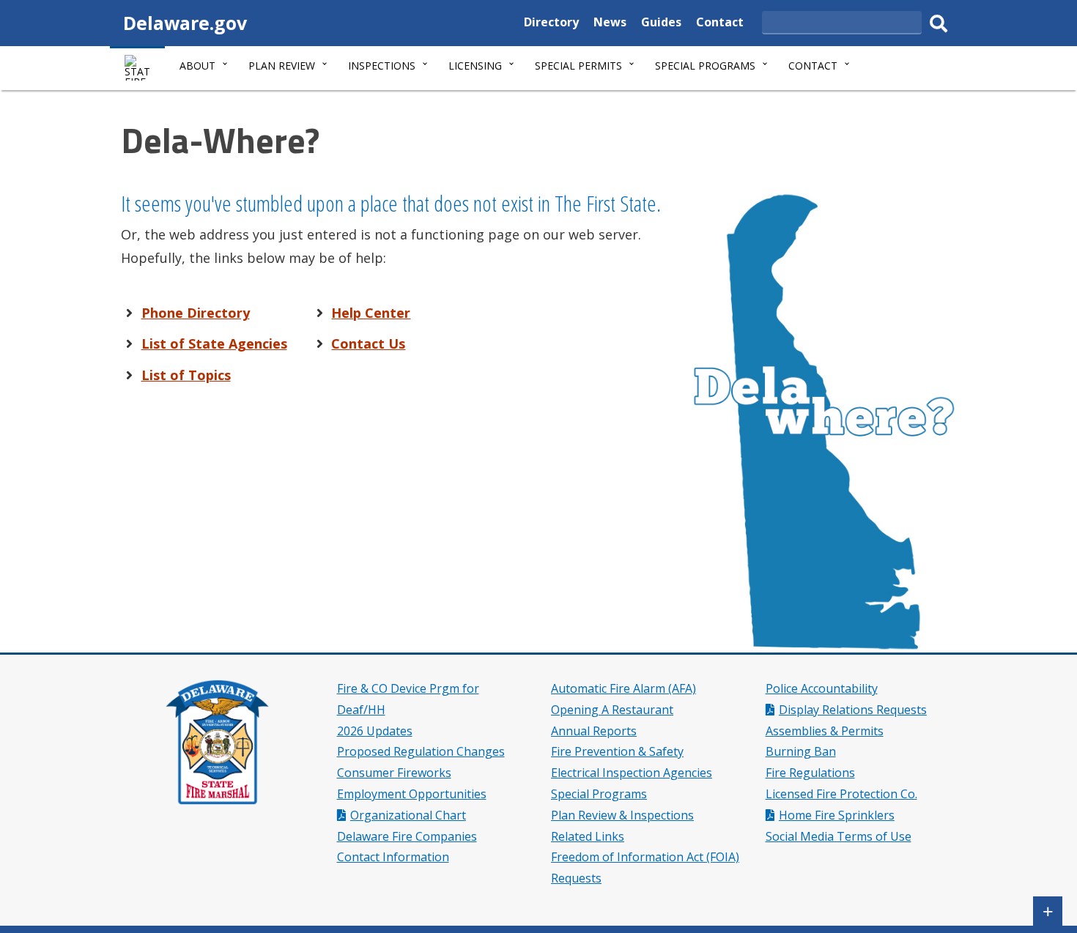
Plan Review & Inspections (622, 815)
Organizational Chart (408, 815)
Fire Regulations (810, 773)
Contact (720, 23)
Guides (661, 23)
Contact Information (393, 857)
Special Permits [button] (578, 66)
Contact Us (368, 343)
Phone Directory (195, 312)
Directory (551, 23)
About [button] (197, 66)
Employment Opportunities (411, 794)
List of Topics (186, 375)
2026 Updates (374, 731)
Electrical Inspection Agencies (631, 773)
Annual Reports (594, 731)
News (609, 23)
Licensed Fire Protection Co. (841, 794)
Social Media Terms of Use (838, 836)
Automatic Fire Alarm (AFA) (623, 688)
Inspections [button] (381, 66)
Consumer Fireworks (394, 773)
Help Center (370, 312)
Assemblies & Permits (825, 731)
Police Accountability (822, 688)
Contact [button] (812, 66)
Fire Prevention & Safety (617, 751)
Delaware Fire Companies (407, 836)
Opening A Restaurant (612, 710)
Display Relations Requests (853, 710)
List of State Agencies (214, 343)
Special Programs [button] (705, 66)
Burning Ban (801, 751)
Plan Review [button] (281, 66)
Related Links (587, 836)
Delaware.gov (185, 22)
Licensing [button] (475, 66)
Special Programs (599, 794)
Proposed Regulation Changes (421, 751)
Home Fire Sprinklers (837, 815)
